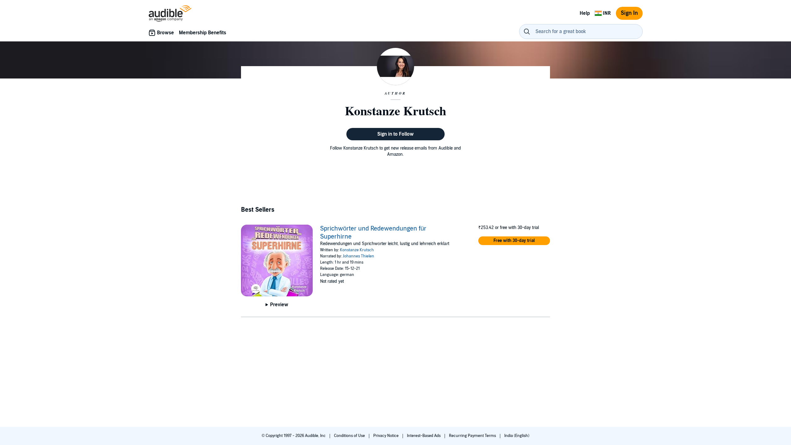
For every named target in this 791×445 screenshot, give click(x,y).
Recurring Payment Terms (473, 435)
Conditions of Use (350, 435)
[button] (514, 240)
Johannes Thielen (358, 256)
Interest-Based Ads (424, 435)
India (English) (516, 435)
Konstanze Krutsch (357, 250)
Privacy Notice (386, 435)
